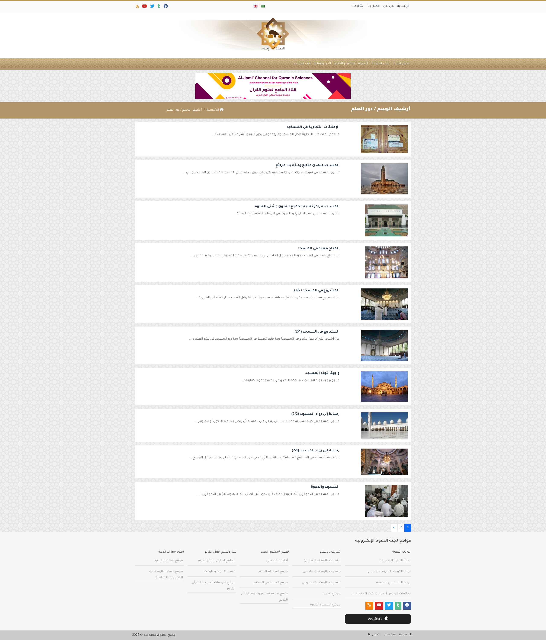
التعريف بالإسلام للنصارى (322, 561)
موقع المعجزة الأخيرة (325, 605)
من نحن (388, 6)
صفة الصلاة (381, 63)
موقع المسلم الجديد (273, 571)
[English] (255, 6)
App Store (375, 619)
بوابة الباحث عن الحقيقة (393, 583)
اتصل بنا (373, 6)
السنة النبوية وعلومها (219, 571)
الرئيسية (403, 6)
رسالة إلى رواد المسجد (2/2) (315, 414)
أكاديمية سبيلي (277, 561)
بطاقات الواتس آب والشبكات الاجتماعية (381, 594)
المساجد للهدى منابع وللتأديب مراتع (308, 165)
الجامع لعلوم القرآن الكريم (216, 561)
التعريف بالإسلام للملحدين (321, 571)
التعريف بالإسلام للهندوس (321, 583)
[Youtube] (144, 7)
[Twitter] (152, 7)
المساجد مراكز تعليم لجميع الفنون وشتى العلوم (297, 207)
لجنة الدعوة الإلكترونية (394, 561)
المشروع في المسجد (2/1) (317, 332)
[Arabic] (262, 6)
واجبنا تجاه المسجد (322, 373)
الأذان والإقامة (322, 63)
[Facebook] (165, 7)
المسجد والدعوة (325, 487)
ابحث (355, 6)
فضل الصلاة (401, 63)
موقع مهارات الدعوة (168, 561)
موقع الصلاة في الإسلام (271, 583)
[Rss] (137, 7)
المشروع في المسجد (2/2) (317, 290)
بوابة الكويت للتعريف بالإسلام (389, 571)
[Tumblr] (159, 7)
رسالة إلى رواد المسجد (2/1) (316, 451)
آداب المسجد (302, 63)
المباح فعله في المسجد (319, 248)
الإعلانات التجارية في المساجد (313, 127)
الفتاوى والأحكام (345, 63)
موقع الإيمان (331, 594)
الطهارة (363, 63)
